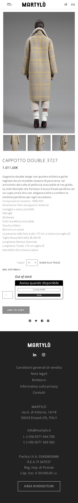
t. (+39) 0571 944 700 (39, 436)
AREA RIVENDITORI (39, 486)
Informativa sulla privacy (39, 386)
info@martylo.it (39, 430)
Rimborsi (39, 380)
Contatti (39, 392)
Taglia (21, 262)
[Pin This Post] (48, 320)
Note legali (39, 373)
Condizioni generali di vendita (39, 367)
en (73, 4)
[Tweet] (36, 320)
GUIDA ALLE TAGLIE (49, 262)
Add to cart (16, 310)
